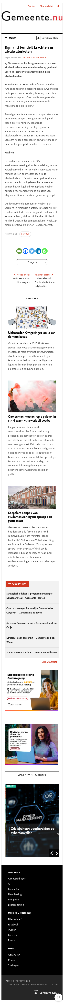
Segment (9, 786)
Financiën (13, 889)
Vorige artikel (23, 275)
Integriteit (13, 899)
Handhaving (15, 894)
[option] (32, 820)
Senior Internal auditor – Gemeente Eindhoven (31, 652)
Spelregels (14, 965)
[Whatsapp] (45, 251)
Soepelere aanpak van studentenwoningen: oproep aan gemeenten (30, 517)
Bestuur (25, 234)
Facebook (13, 924)
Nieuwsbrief (46, 6)
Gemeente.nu (32, 18)
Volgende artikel (42, 275)
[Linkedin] (38, 251)
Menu (12, 38)
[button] (51, 853)
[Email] (19, 251)
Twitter (12, 930)
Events (11, 940)
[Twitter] (32, 251)
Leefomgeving (16, 905)
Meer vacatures (49, 662)
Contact (32, 6)
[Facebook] (25, 251)
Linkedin (13, 935)
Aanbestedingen (17, 879)
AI (9, 884)
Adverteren (14, 955)
